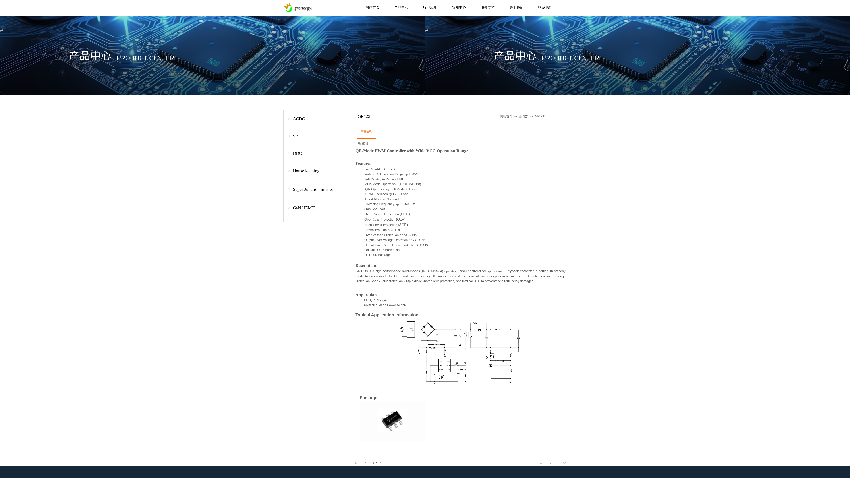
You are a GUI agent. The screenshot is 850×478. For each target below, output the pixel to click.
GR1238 (540, 116)
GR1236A (555, 463)
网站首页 (372, 7)
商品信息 (366, 131)
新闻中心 (459, 7)
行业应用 (430, 7)
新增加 (523, 116)
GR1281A (370, 463)
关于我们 (516, 7)
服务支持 (488, 7)
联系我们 (545, 7)
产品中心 (401, 7)
